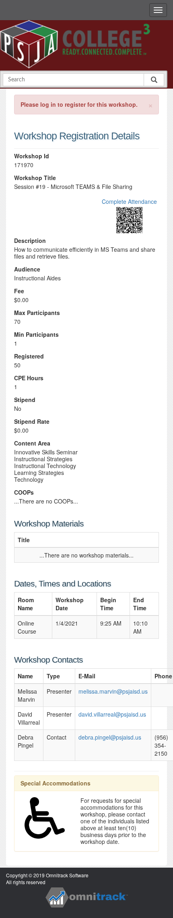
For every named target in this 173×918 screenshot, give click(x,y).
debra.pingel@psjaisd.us (109, 737)
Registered (29, 356)
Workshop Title (35, 177)
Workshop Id (31, 156)
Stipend (24, 399)
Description (30, 240)
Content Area (32, 443)
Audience (27, 269)
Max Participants (37, 312)
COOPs (24, 492)
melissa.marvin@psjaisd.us (113, 691)
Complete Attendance (129, 201)
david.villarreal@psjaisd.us (112, 714)
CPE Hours (28, 378)
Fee (19, 291)
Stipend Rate (31, 421)
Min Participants (36, 334)
